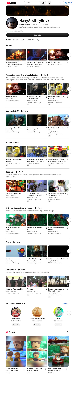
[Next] (69, 55)
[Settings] (60, 3)
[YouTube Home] (11, 3)
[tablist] (37, 39)
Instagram (10, 31)
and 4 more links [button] (18, 31)
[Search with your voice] (49, 3)
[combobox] (32, 3)
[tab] (8, 39)
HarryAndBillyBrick (11, 98)
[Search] (43, 3)
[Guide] (3, 3)
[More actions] (25, 63)
